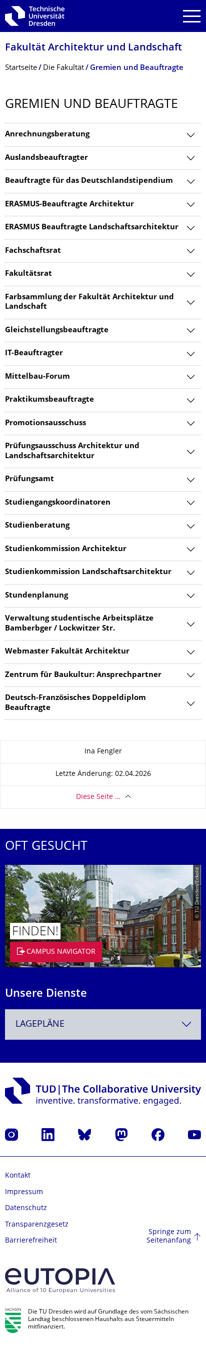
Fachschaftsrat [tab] (33, 251)
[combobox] (103, 1024)
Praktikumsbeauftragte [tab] (49, 400)
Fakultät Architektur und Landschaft (93, 48)
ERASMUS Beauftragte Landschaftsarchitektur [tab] (91, 227)
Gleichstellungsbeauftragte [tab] (56, 330)
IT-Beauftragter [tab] (34, 353)
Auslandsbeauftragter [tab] (46, 158)
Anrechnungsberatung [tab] (47, 134)
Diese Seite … (98, 797)
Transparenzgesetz (36, 1225)
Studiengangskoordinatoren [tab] (57, 503)
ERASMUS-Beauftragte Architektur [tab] (69, 204)
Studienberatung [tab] (37, 526)
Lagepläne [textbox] (40, 1024)
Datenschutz (26, 1208)
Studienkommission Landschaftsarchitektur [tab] (88, 572)
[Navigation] (191, 16)
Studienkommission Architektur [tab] (65, 549)
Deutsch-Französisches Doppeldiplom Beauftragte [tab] (75, 703)
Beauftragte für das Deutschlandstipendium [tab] (89, 181)
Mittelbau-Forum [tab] (37, 377)
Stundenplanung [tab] (36, 596)
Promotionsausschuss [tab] (45, 423)
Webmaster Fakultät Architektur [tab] (67, 652)
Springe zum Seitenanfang (168, 1237)
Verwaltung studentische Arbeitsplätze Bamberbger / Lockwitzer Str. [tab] (79, 624)
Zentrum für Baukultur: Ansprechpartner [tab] (83, 675)
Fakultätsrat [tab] (28, 274)
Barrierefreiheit (31, 1241)
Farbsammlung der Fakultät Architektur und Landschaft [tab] (89, 302)
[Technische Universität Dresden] (34, 16)
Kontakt (17, 1176)
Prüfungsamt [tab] (29, 479)
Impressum (24, 1192)
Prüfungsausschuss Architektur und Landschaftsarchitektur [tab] (72, 451)
